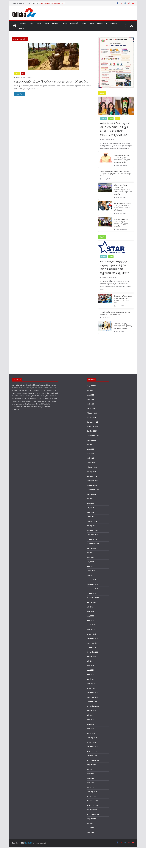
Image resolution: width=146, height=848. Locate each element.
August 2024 (91, 494)
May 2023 (90, 562)
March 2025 (91, 463)
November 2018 (92, 805)
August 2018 (91, 819)
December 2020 (92, 693)
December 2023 (92, 530)
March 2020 (91, 733)
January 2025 (91, 472)
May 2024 (90, 508)
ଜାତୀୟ (47, 23)
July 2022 (90, 607)
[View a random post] (131, 25)
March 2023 (91, 571)
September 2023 (93, 544)
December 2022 (92, 584)
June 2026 (90, 395)
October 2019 (92, 756)
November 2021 (92, 643)
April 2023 (90, 566)
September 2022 (93, 598)
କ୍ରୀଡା (65, 23)
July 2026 (90, 390)
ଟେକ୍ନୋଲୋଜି (74, 23)
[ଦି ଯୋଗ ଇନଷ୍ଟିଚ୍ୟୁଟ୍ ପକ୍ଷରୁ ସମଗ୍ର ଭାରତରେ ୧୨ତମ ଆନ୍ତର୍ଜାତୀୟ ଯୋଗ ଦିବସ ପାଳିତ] (105, 301)
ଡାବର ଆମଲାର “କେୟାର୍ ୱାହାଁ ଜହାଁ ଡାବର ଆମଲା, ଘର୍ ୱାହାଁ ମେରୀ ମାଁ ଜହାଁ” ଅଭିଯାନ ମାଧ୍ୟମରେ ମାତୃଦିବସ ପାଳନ (115, 129)
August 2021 (91, 656)
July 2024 (90, 499)
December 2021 (92, 638)
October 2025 (92, 431)
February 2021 (92, 684)
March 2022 (91, 625)
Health (111, 118)
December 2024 (92, 476)
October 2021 (92, 647)
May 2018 (90, 832)
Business (103, 118)
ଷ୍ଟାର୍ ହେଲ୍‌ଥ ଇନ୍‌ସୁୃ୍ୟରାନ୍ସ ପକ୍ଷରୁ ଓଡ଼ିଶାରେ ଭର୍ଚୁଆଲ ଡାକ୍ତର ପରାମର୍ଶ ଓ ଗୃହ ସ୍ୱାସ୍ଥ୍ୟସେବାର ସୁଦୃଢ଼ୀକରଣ (115, 267)
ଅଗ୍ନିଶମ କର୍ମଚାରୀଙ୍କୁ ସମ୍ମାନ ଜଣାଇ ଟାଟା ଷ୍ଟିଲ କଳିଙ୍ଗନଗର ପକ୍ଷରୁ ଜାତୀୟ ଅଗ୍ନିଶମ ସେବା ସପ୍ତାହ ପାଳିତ (115, 173)
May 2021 (90, 670)
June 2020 (90, 720)
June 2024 (90, 503)
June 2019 (90, 774)
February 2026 (92, 413)
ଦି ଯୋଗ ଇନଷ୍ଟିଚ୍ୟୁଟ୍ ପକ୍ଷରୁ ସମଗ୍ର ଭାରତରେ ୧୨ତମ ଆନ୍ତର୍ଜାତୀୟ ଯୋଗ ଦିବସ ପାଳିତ (123, 299)
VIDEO (91, 23)
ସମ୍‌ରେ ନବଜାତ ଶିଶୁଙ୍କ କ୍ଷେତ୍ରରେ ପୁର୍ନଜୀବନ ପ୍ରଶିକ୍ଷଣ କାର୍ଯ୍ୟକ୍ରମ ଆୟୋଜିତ (121, 222)
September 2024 (93, 490)
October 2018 (92, 810)
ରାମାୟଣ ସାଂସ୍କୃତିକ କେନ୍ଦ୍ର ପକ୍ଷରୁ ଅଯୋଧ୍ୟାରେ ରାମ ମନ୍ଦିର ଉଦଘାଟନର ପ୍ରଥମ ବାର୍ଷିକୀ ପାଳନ (122, 206)
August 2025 (91, 440)
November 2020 (92, 697)
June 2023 (90, 557)
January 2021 (91, 688)
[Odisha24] (14, 25)
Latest (17, 73)
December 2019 (92, 747)
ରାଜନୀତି (39, 23)
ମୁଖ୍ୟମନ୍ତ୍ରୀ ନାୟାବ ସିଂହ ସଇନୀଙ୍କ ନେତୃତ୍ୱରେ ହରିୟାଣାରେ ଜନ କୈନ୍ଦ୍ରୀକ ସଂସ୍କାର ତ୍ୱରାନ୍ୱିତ (122, 158)
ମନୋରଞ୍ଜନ (56, 23)
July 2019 (90, 769)
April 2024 (90, 512)
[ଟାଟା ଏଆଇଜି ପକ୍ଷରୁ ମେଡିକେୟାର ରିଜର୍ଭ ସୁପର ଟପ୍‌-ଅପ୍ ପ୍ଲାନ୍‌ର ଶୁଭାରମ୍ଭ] (105, 327)
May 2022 (90, 616)
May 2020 (90, 724)
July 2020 (90, 715)
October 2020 (92, 702)
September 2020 (93, 706)
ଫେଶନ (84, 23)
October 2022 (92, 593)
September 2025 (93, 436)
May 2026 (90, 399)
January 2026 (91, 417)
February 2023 (92, 575)
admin (30, 77)
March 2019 (91, 787)
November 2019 (92, 751)
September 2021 (93, 652)
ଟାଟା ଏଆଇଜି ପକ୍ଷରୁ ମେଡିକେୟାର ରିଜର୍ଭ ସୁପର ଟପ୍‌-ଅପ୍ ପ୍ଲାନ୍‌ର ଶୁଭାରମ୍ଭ (123, 326)
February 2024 (92, 521)
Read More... (16, 409)
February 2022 (92, 629)
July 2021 (90, 661)
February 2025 (92, 467)
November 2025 (92, 426)
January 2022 (91, 634)
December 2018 (92, 801)
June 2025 (90, 449)
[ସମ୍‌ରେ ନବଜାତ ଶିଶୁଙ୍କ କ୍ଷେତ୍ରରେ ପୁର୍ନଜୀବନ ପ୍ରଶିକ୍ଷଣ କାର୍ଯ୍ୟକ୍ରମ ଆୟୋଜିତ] (105, 224)
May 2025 (90, 453)
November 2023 (92, 535)
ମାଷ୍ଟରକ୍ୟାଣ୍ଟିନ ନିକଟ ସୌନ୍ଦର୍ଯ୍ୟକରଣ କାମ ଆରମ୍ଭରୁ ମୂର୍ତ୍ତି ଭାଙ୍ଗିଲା (51, 81)
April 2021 (90, 674)
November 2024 (92, 481)
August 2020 (91, 711)
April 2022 (90, 620)
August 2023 (91, 548)
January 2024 (91, 526)
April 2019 (90, 783)
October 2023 (92, 539)
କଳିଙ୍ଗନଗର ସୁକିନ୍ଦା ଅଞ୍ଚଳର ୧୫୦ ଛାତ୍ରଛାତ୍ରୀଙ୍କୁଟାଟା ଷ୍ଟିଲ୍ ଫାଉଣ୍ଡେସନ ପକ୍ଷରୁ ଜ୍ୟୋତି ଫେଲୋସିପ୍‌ (123, 189)
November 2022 (92, 589)
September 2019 (93, 760)
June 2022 (90, 611)
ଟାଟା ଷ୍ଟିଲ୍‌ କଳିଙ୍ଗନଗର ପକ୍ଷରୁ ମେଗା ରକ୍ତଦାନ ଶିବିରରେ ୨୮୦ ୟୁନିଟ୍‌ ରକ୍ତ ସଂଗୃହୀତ (115, 313)
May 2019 (90, 778)
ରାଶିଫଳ (21, 28)
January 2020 (91, 742)
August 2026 (91, 386)
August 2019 (91, 765)
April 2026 (90, 404)
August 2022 (91, 602)
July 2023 (90, 553)
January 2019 (91, 796)
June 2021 (90, 665)
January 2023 (91, 580)
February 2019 (92, 792)
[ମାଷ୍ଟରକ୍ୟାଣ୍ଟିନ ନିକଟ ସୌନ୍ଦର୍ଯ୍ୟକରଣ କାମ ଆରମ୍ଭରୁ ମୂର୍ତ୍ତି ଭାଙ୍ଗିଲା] (53, 56)
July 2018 (90, 823)
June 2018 (90, 828)
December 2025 (92, 422)
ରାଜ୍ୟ (31, 23)
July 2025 (90, 445)
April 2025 (90, 458)
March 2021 (91, 679)
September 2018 (93, 814)
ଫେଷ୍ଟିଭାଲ (113, 23)
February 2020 (92, 738)
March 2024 (91, 517)
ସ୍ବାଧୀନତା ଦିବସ (102, 23)
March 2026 (91, 408)
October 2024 (92, 485)
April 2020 (90, 729)
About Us (22, 23)
